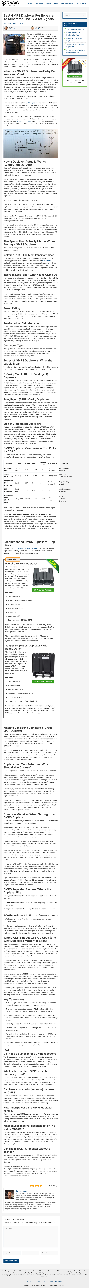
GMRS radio (46, 261)
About (29, 1281)
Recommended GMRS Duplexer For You (74, 34)
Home (30, 4)
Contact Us (37, 1281)
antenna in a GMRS (24, 121)
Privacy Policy (48, 1281)
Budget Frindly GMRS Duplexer (74, 40)
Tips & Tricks (81, 4)
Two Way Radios (67, 4)
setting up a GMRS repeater (27, 548)
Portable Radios (52, 4)
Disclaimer (58, 1281)
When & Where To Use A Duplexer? (75, 45)
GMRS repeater (31, 103)
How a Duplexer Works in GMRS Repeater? (75, 51)
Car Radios (39, 4)
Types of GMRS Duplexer (75, 29)
